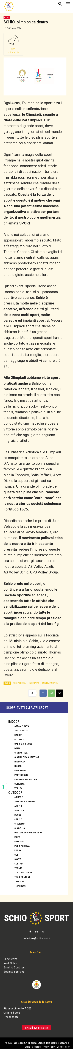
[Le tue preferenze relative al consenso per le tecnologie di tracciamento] (3, 786)
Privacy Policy (49, 1046)
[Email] (59, 693)
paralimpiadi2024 (50, 683)
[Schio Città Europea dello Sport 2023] (9, 6)
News (6, 17)
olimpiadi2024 (19, 683)
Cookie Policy (63, 1046)
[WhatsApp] (51, 693)
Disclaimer (36, 1046)
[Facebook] (43, 693)
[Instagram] (36, 932)
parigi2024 (34, 683)
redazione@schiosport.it (36, 938)
